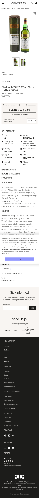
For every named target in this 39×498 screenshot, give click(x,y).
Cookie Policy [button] (28, 249)
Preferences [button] (5, 253)
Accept (19, 259)
